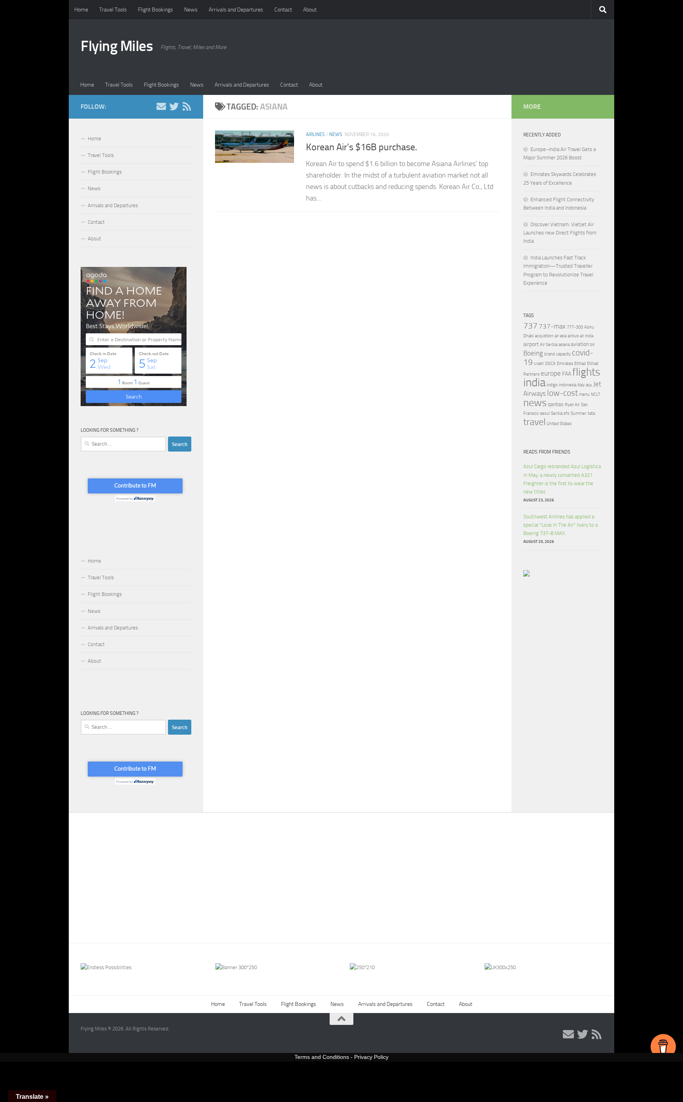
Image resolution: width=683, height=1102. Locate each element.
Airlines (315, 134)
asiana (564, 344)
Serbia (556, 413)
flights (586, 372)
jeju (589, 384)
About (310, 9)
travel (534, 421)
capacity (563, 354)
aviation (580, 344)
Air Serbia (548, 344)
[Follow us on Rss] (186, 106)
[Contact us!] (161, 106)
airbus (573, 335)
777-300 (575, 327)
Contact (283, 9)
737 (530, 326)
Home (81, 9)
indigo (552, 384)
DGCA (550, 363)
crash (539, 363)
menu (584, 394)
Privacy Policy (371, 1057)
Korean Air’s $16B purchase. (361, 147)
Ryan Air (572, 404)
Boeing (533, 353)
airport (531, 344)
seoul (545, 413)
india (534, 382)
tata (591, 413)
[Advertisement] (341, 872)
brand (549, 354)
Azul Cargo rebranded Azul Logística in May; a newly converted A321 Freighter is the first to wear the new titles (562, 478)
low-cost (562, 393)
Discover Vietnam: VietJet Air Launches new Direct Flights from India (559, 232)
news (535, 403)
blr (592, 344)
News (191, 9)
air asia (560, 335)
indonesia (567, 384)
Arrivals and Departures (236, 9)
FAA (566, 373)
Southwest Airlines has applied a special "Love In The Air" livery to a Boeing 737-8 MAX (560, 525)
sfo (567, 413)
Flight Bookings (155, 9)
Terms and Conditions (321, 1057)
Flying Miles (117, 46)
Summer (579, 413)
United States (559, 423)
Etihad (580, 363)
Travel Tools (113, 9)
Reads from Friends (546, 452)
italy (581, 384)
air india (586, 335)
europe (551, 373)
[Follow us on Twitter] (174, 106)
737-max (552, 326)
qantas (556, 404)
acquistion (544, 335)
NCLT (595, 394)
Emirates (565, 363)
